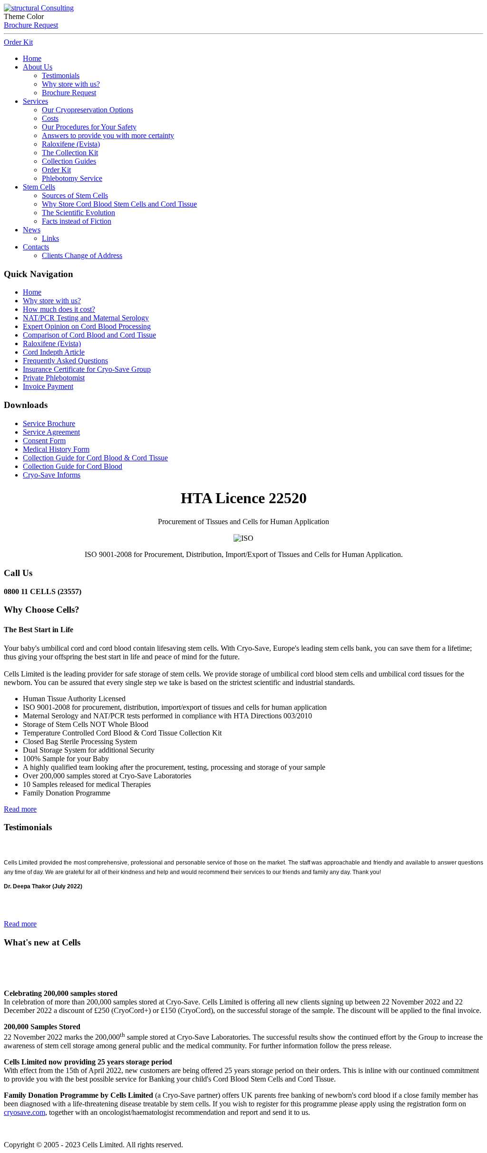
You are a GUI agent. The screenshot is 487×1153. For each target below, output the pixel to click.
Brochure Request (31, 25)
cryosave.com (24, 1112)
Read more (20, 809)
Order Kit (18, 42)
